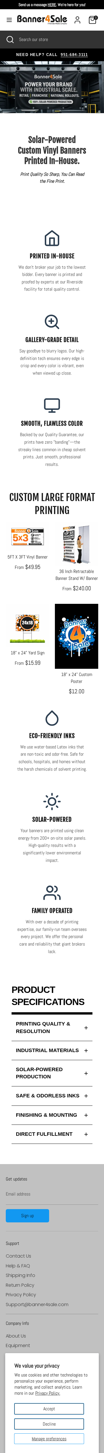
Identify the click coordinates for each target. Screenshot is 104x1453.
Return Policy (20, 1285)
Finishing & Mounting (46, 1115)
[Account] (77, 17)
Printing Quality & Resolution (43, 1027)
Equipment (18, 1345)
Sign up (27, 1216)
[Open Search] (9, 39)
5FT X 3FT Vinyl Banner (28, 557)
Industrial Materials (47, 1050)
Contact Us (18, 1256)
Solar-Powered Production (39, 1073)
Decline (49, 1424)
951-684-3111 (74, 55)
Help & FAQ (18, 1265)
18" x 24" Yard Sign (27, 653)
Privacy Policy (21, 1294)
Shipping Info (20, 1275)
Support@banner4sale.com (37, 1304)
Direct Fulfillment (44, 1134)
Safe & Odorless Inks (47, 1096)
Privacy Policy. (47, 1393)
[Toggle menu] (7, 20)
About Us (16, 1336)
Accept (49, 1409)
